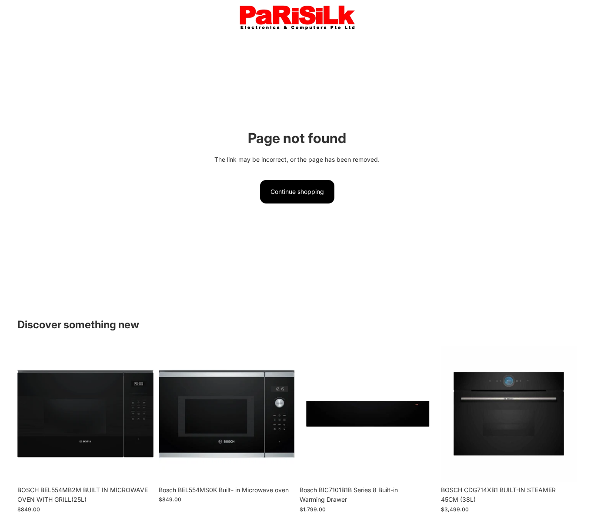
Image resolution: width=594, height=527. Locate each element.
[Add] (140, 468)
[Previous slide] (30, 414)
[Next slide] (140, 414)
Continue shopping (297, 191)
